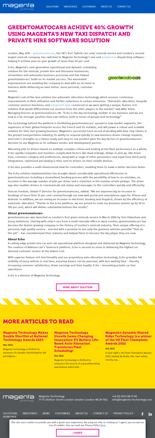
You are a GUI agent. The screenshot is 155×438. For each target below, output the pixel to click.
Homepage (10, 416)
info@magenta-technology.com (132, 399)
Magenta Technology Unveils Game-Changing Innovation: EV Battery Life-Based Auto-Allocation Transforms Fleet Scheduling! (76, 342)
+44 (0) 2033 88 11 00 (124, 396)
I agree (77, 432)
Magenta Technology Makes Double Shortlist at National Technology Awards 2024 (25, 336)
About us (106, 6)
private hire (109, 57)
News (46, 413)
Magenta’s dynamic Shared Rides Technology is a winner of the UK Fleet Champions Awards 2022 (128, 338)
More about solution (77, 287)
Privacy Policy (123, 413)
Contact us (123, 6)
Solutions (52, 6)
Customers (89, 6)
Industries (70, 6)
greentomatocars (44, 53)
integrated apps (61, 105)
